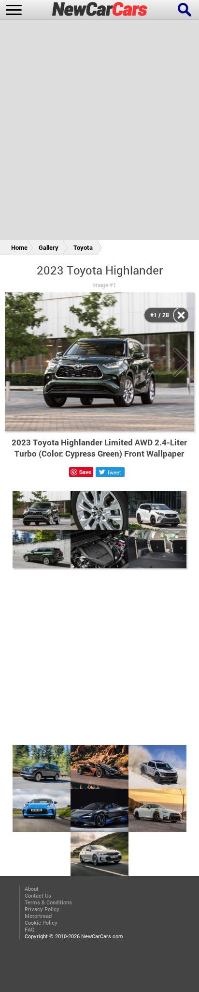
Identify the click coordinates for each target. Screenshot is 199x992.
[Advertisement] (99, 131)
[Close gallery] (181, 315)
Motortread (38, 916)
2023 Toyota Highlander (100, 270)
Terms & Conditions (48, 902)
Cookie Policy (41, 922)
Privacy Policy (42, 909)
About (32, 888)
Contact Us (38, 895)
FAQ (30, 929)
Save (85, 471)
